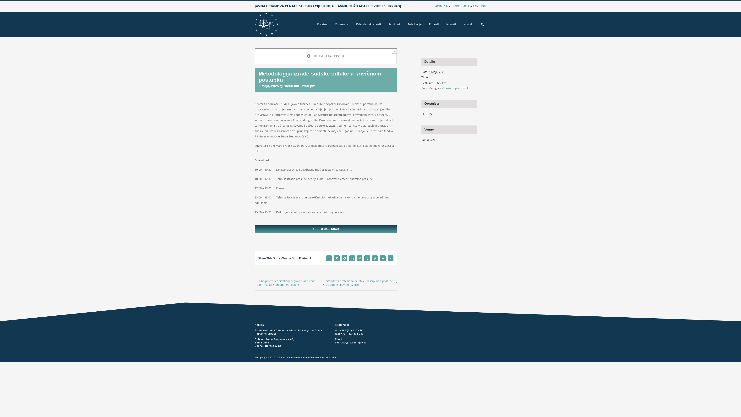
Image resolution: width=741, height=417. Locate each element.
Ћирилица (460, 6)
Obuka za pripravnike (456, 88)
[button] (482, 24)
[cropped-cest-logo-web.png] (266, 14)
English (479, 6)
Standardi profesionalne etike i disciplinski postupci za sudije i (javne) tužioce (359, 282)
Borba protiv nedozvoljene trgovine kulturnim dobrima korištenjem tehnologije (286, 282)
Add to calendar (326, 229)
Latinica (440, 6)
